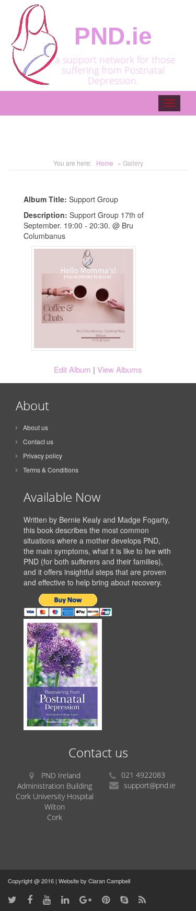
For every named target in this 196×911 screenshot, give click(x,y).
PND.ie (113, 36)
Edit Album (72, 369)
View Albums (119, 369)
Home (104, 162)
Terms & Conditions (50, 469)
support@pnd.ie (150, 785)
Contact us (38, 441)
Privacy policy (42, 455)
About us (35, 427)
